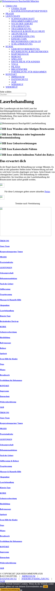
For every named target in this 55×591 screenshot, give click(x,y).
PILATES (15, 67)
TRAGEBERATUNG (21, 29)
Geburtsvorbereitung (8, 332)
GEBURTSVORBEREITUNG (25, 49)
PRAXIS (10, 13)
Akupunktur (5, 305)
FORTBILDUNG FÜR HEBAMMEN (29, 72)
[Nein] (21, 590)
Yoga (2, 364)
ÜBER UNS (11, 6)
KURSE (9, 46)
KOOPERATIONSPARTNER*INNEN (29, 11)
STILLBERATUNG (20, 26)
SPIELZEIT (16, 59)
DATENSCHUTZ (19, 79)
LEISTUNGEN (13, 16)
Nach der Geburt (6, 284)
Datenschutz (5, 396)
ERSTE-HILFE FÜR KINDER (25, 61)
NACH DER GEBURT (22, 23)
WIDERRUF (17, 84)
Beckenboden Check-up (9, 321)
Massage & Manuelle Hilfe (10, 300)
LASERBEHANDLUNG (23, 36)
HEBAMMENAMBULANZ (24, 21)
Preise (47, 191)
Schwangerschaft (6, 273)
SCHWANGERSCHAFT (23, 18)
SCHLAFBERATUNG (22, 44)
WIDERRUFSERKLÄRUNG (35, 579)
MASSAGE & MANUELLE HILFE (28, 31)
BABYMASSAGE (20, 54)
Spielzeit (3, 353)
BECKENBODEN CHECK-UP (26, 41)
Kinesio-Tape (5, 316)
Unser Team (5, 246)
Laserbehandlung (7, 311)
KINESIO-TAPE (19, 39)
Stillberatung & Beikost (9, 461)
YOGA (14, 64)
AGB (13, 82)
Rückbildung (5, 337)
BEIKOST (16, 56)
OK (45, 587)
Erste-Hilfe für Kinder (9, 359)
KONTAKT (11, 74)
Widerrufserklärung (8, 402)
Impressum (4, 391)
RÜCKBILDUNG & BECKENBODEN (29, 51)
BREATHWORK (19, 69)
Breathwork (5, 375)
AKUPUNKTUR (19, 34)
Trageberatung (6, 294)
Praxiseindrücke (6, 262)
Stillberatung (5, 289)
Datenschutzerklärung (10, 589)
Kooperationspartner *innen (11, 252)
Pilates (2, 370)
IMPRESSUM (17, 77)
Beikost (3, 348)
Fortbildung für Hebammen (11, 380)
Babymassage (5, 343)
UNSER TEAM (18, 8)
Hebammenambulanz (8, 278)
